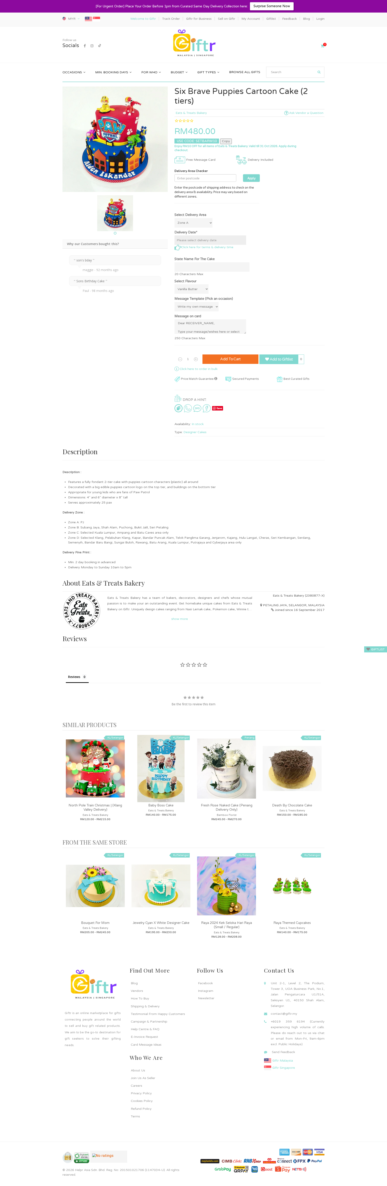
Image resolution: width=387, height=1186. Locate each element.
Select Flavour (185, 281)
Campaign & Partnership (149, 1021)
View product (95, 773)
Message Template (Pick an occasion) (203, 299)
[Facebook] (85, 46)
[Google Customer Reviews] (108, 1158)
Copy (226, 141)
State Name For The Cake (194, 259)
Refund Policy (141, 1109)
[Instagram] (92, 46)
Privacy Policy (141, 1093)
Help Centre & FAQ (145, 1029)
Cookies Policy (142, 1101)
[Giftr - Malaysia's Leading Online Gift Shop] (193, 43)
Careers (136, 1086)
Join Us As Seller (143, 1078)
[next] (320, 784)
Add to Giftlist (281, 359)
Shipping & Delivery (145, 1006)
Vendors (137, 991)
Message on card (187, 316)
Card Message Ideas (146, 1045)
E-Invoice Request (144, 1037)
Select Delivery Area (190, 215)
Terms (135, 1116)
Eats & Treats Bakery (191, 113)
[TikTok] (99, 46)
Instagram (205, 991)
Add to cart (230, 359)
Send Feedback (283, 1052)
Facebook (205, 983)
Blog (134, 983)
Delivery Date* (185, 232)
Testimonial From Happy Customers (158, 1014)
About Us (138, 1070)
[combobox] (295, 72)
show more (179, 619)
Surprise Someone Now (272, 6)
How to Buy (140, 998)
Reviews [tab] (74, 677)
